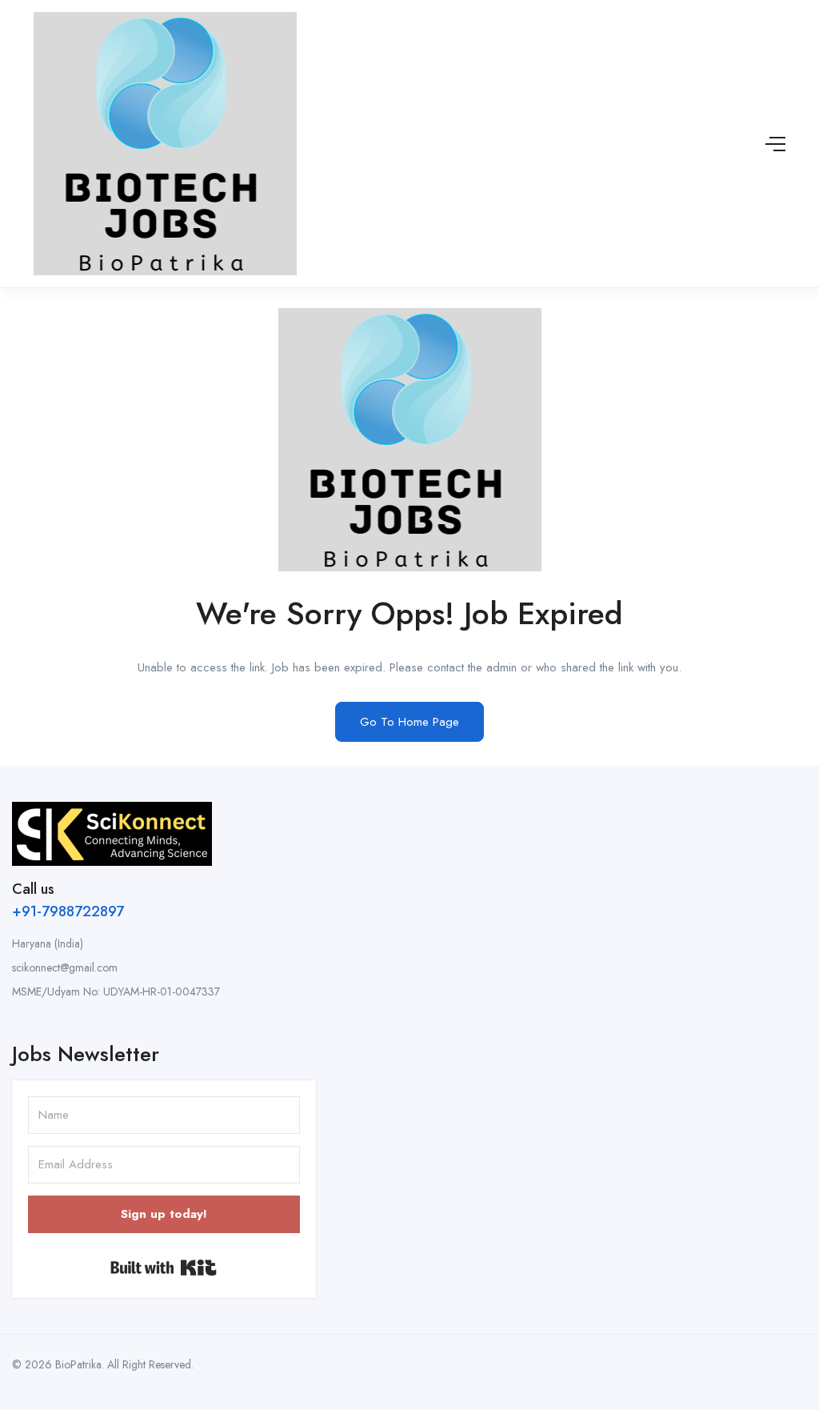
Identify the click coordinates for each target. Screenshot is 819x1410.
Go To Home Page (409, 722)
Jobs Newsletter (85, 1054)
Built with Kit (163, 1267)
